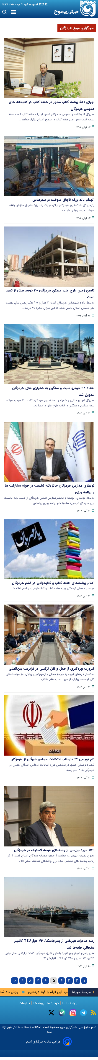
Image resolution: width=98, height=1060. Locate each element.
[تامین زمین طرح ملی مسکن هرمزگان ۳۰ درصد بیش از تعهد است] (49, 256)
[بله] (62, 1013)
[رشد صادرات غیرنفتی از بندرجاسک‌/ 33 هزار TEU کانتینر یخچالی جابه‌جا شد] (49, 907)
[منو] (13, 12)
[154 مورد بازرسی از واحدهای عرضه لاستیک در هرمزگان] (49, 816)
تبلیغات (25, 1003)
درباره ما (53, 1003)
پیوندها (38, 1003)
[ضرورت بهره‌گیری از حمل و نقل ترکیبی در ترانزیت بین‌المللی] (49, 635)
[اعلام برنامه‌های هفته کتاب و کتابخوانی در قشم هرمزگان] (49, 549)
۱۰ (14, 980)
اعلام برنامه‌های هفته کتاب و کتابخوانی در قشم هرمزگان (53, 583)
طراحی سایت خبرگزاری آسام (43, 1041)
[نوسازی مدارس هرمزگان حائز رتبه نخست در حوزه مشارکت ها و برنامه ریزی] (49, 452)
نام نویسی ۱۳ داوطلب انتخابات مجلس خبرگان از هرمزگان (52, 759)
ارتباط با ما (70, 1003)
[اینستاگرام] (73, 1012)
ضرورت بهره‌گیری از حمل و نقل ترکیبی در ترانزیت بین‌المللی (51, 668)
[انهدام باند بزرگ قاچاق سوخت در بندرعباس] (49, 166)
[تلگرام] (83, 1012)
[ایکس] (51, 1012)
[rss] (93, 1012)
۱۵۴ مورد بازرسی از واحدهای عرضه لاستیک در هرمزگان (54, 850)
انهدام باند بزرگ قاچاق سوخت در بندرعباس (63, 199)
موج (62, 1027)
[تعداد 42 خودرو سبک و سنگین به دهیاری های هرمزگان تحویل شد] (49, 354)
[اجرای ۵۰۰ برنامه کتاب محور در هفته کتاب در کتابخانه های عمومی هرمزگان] (49, 68)
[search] (5, 12)
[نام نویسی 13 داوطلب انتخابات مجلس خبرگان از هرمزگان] (49, 725)
